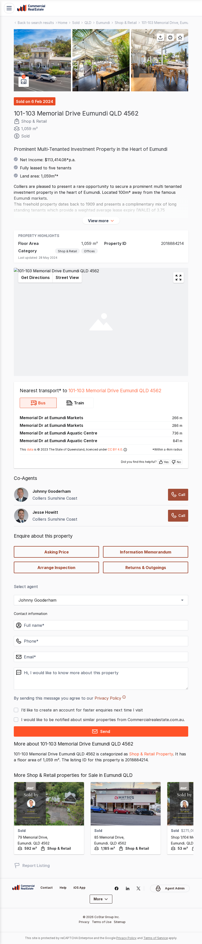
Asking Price (56, 552)
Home (62, 22)
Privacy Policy (108, 698)
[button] (42, 60)
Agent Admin (175, 888)
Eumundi (103, 22)
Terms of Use (101, 922)
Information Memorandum (145, 552)
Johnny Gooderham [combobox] (37, 600)
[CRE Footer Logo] (23, 887)
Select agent (26, 586)
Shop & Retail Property (151, 753)
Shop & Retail (126, 22)
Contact (46, 887)
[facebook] (116, 888)
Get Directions (35, 277)
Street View (67, 277)
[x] (138, 888)
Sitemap (120, 922)
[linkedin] (127, 888)
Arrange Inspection (56, 567)
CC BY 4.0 (115, 449)
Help (63, 887)
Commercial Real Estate (31, 8)
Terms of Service (155, 938)
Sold (76, 22)
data (30, 449)
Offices (89, 251)
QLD (87, 22)
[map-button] (178, 277)
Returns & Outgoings (145, 567)
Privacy (84, 922)
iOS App (79, 887)
